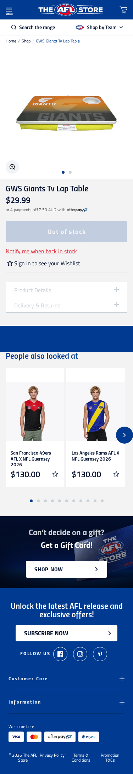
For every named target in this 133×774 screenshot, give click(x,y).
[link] (77, 209)
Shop (26, 41)
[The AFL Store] (71, 10)
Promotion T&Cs (110, 758)
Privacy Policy (52, 755)
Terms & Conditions (81, 758)
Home (11, 41)
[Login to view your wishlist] (55, 474)
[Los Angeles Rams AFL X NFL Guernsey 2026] (95, 411)
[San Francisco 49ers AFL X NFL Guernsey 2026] (34, 411)
